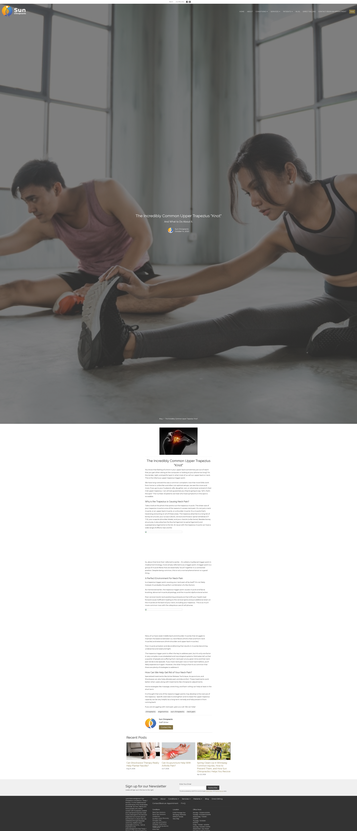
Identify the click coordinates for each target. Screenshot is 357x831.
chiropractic (151, 712)
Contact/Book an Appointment (332, 11)
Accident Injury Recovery (160, 818)
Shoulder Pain (156, 820)
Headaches (156, 816)
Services (275, 11)
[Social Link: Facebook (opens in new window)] (187, 2)
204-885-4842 (180, 2)
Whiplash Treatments (159, 824)
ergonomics (163, 712)
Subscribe (212, 788)
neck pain (191, 712)
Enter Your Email (185, 784)
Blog (298, 11)
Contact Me (166, 727)
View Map (176, 819)
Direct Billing (309, 11)
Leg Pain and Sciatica (159, 822)
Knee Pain (155, 829)
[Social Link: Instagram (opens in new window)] (190, 2)
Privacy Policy (209, 791)
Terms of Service (219, 791)
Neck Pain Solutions (158, 814)
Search (171, 2)
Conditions (261, 11)
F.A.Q (352, 11)
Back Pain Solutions (158, 812)
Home (241, 11)
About (250, 11)
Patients (287, 11)
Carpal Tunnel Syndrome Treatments (160, 826)
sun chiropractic (177, 712)
